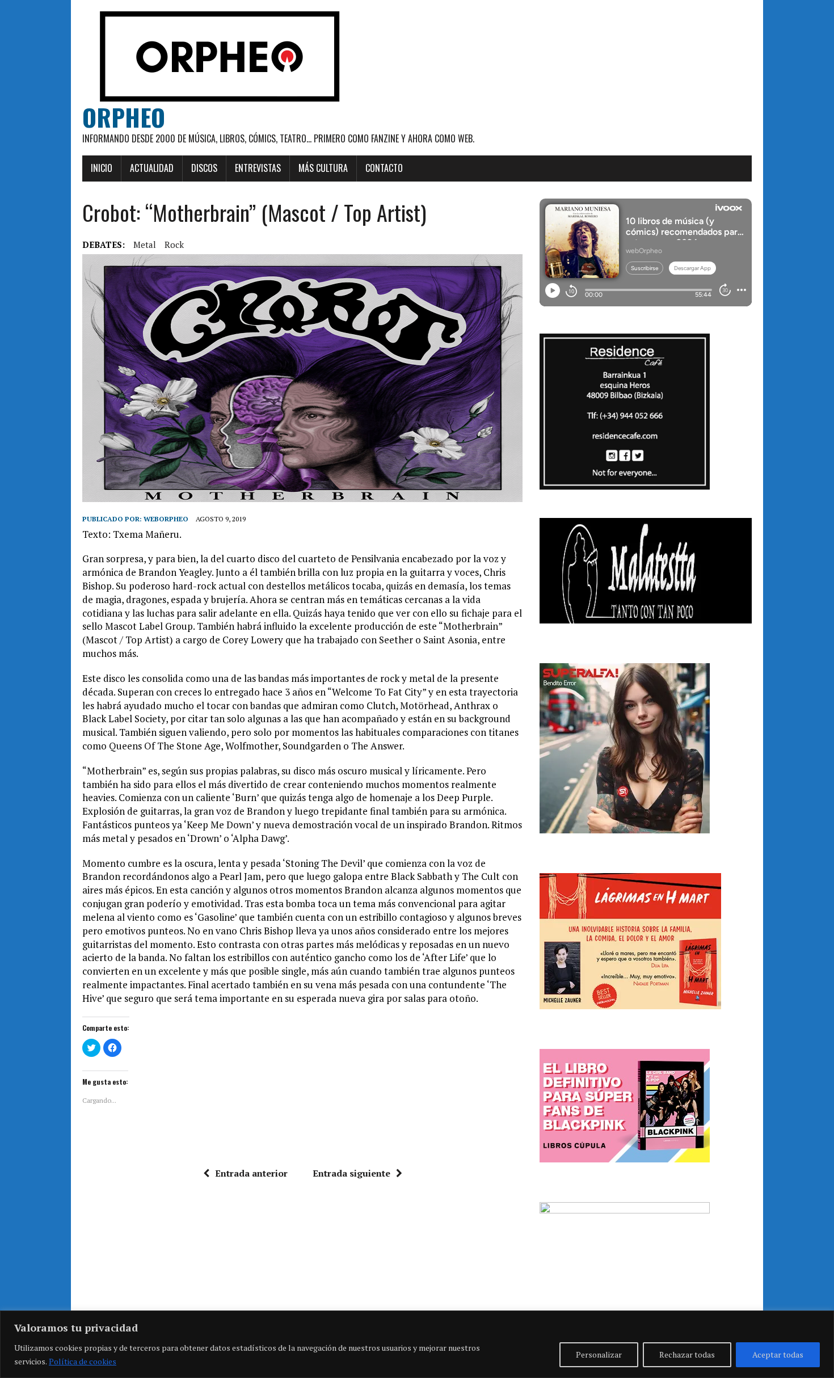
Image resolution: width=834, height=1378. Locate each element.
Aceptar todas (777, 1354)
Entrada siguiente (351, 1173)
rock (174, 244)
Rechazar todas (687, 1354)
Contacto (384, 168)
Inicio (101, 168)
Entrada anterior (251, 1173)
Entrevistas (258, 168)
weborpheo (166, 519)
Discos (204, 168)
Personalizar (599, 1354)
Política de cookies (82, 1361)
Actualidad (152, 168)
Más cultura (323, 168)
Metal (144, 244)
